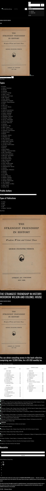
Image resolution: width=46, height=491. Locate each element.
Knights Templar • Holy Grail (7, 141)
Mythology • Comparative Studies (8, 151)
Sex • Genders (5, 174)
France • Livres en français (7, 129)
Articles (3, 202)
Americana (4, 89)
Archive (1, 459)
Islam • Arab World (6, 138)
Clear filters (2, 79)
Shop (32, 403)
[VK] (3, 26)
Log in (29, 15)
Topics (29, 7)
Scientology (4, 173)
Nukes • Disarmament (6, 160)
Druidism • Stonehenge (6, 113)
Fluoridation (4, 124)
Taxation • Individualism (7, 179)
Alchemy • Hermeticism (6, 88)
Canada (3, 103)
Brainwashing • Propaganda (7, 100)
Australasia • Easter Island (7, 96)
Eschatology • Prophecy (7, 118)
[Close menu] (29, 3)
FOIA (3, 206)
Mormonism (4, 146)
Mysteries (4, 147)
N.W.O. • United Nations (6, 152)
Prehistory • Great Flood (7, 165)
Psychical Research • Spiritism (8, 166)
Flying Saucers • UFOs (6, 125)
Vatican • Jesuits (5, 185)
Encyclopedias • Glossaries (7, 116)
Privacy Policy (10, 459)
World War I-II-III (5, 187)
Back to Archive (10, 364)
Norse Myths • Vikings (6, 157)
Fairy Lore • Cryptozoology (7, 119)
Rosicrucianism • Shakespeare (8, 169)
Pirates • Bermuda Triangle (7, 163)
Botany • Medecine (6, 99)
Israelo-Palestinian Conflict (7, 140)
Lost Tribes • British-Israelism (8, 144)
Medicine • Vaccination (6, 208)
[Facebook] (0, 26)
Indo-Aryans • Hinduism (7, 135)
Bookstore (5, 459)
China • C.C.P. (4, 105)
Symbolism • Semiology (6, 177)
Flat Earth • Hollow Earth (7, 122)
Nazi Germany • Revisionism (7, 154)
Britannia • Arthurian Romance (8, 102)
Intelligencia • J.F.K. (6, 136)
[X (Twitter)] (2, 26)
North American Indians (7, 158)
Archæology (4, 91)
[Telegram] (5, 26)
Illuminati (4, 133)
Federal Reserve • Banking (7, 121)
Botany (3, 205)
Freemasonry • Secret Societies (8, 130)
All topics (4, 86)
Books (3, 203)
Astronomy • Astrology (6, 93)
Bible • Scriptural (5, 97)
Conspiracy (4, 108)
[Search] (42, 5)
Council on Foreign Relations (8, 110)
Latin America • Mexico (6, 143)
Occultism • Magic (5, 162)
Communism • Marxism (6, 107)
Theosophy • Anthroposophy (7, 180)
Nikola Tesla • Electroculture (7, 155)
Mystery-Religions (5, 149)
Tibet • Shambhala (6, 182)
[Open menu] (26, 9)
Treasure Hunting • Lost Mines (8, 183)
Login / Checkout (3, 364)
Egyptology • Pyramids (6, 115)
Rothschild (4, 171)
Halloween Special (5, 132)
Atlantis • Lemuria (5, 94)
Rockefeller (4, 168)
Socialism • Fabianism (6, 176)
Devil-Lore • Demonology (7, 111)
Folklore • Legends (6, 127)
